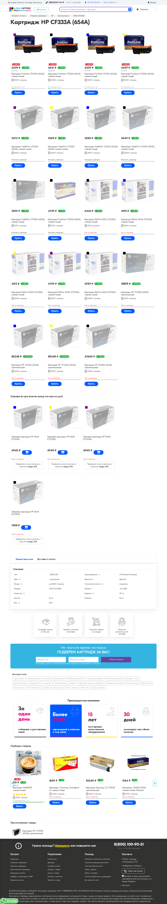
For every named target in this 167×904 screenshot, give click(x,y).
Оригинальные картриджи (20, 869)
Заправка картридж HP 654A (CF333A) (97, 438)
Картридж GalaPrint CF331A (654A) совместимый (101, 147)
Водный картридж (20, 683)
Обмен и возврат (91, 873)
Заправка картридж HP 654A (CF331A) (25, 438)
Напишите (62, 845)
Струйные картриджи (18, 866)
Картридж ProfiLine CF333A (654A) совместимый (27, 75)
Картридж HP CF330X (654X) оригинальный (98, 366)
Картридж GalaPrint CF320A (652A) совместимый (28, 220)
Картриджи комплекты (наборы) (90, 683)
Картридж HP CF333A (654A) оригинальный (33, 832)
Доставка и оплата (46, 559)
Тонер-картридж (60, 683)
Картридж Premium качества (40, 683)
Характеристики (24, 559)
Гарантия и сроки (54, 880)
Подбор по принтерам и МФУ (21, 876)
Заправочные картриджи (115, 683)
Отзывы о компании (55, 876)
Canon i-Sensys (19, 688)
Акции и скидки (53, 873)
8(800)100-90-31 (56, 2)
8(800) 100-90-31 (129, 844)
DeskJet (46, 688)
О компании (52, 859)
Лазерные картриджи (18, 862)
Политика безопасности (94, 866)
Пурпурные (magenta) (95, 678)
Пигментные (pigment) (114, 678)
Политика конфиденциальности (97, 862)
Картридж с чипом (131, 678)
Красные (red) (59, 678)
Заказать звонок (116, 659)
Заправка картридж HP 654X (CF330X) (25, 513)
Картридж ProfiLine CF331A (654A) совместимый (101, 75)
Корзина (148, 9)
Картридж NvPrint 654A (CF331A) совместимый (136, 220)
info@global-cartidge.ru (132, 866)
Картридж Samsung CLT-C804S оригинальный (100, 789)
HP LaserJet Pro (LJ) (34, 688)
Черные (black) (33, 678)
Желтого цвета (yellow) (75, 678)
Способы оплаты (54, 866)
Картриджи (14, 859)
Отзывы (28, 3)
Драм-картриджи (98, 688)
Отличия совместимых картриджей (98, 876)
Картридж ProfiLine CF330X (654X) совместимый (64, 75)
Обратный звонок (135, 871)
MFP (67, 688)
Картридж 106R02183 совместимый (22, 789)
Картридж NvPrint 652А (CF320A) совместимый (100, 220)
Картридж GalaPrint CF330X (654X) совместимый (137, 147)
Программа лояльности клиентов (97, 859)
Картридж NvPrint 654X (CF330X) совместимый (100, 293)
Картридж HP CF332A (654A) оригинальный (62, 366)
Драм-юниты (146, 683)
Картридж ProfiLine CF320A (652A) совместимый (64, 220)
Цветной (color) (19, 678)
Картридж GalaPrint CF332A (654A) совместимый (61, 147)
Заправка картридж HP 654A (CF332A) (61, 438)
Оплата (21, 3)
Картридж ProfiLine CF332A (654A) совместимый (137, 75)
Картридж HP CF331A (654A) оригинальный (25, 366)
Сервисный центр (17, 880)
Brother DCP (85, 688)
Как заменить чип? (92, 880)
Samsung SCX (57, 688)
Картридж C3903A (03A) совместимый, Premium (134, 789)
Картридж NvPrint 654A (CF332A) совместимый (27, 293)
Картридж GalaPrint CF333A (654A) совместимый (24, 147)
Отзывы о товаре (54, 869)
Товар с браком (90, 869)
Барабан (73, 683)
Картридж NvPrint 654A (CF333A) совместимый (63, 293)
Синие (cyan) (46, 678)
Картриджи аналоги (17, 873)
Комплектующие (133, 683)
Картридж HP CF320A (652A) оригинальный (134, 293)
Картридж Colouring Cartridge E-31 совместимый (64, 789)
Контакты (37, 3)
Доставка (12, 3)
